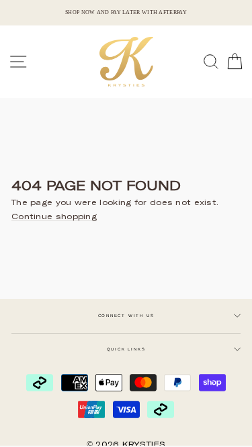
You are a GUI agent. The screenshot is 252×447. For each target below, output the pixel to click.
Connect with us (126, 316)
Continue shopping (54, 216)
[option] (126, 12)
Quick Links (126, 349)
